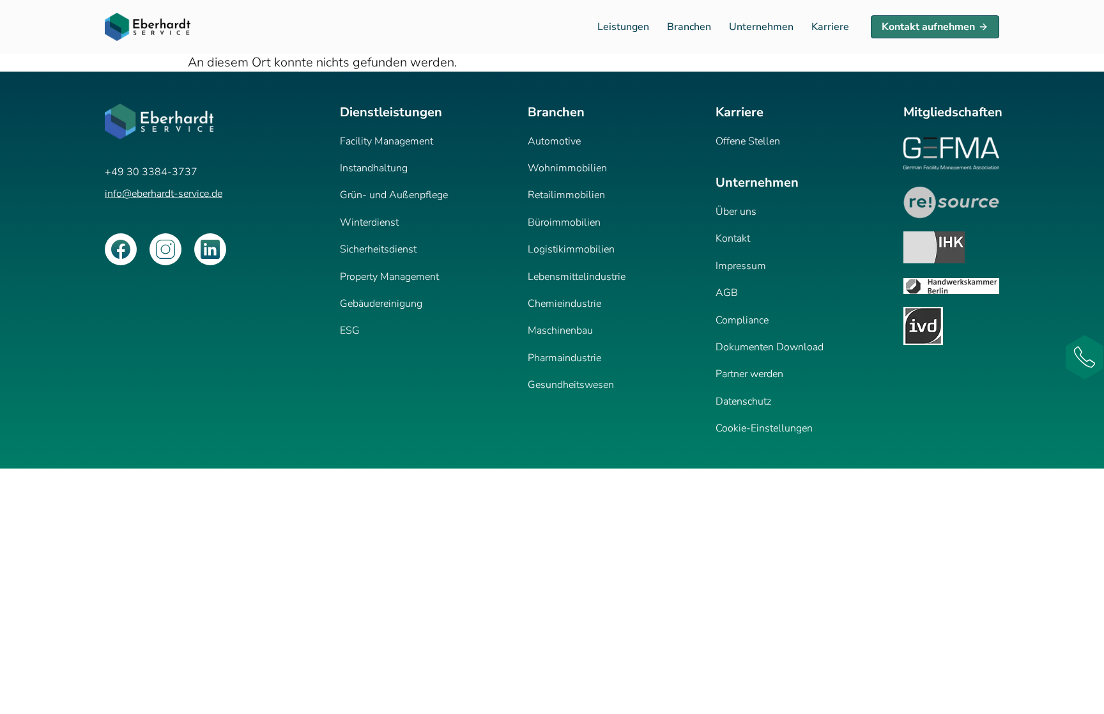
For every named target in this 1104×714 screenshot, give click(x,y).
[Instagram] (165, 249)
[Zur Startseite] (147, 27)
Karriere (830, 27)
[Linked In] (210, 249)
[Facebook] (121, 249)
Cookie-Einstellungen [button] (764, 428)
